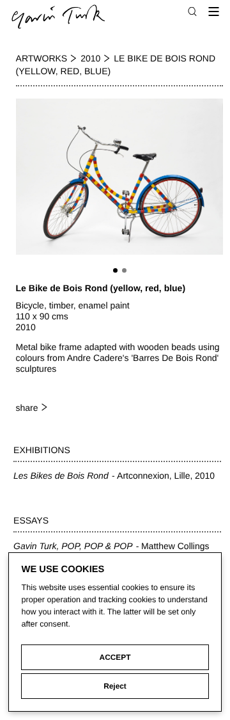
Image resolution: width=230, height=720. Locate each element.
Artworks (42, 58)
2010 (90, 58)
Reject (114, 686)
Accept (115, 657)
